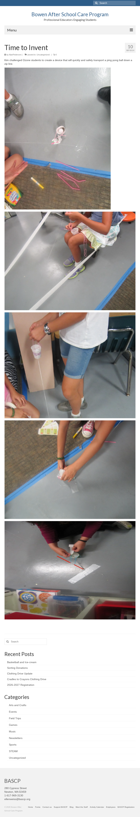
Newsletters (15, 738)
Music (12, 731)
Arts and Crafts (17, 705)
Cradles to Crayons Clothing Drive (26, 679)
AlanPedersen (15, 55)
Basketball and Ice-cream (21, 662)
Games (13, 724)
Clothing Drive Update (19, 673)
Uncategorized (43, 55)
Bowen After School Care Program (70, 14)
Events (13, 711)
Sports (12, 744)
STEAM (13, 751)
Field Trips (15, 718)
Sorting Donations (17, 667)
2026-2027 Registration (20, 684)
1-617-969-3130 (13, 795)
